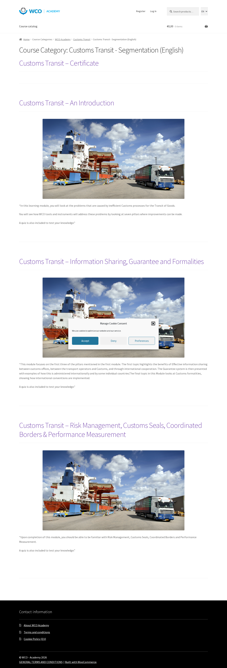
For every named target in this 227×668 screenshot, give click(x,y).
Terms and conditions (37, 632)
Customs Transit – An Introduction (66, 102)
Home (26, 39)
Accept (85, 341)
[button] (153, 323)
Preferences (142, 341)
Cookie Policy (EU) (35, 639)
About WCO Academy (36, 625)
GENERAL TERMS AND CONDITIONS (41, 662)
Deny (114, 341)
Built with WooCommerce (80, 662)
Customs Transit (81, 39)
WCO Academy (63, 39)
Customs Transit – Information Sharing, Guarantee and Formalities (111, 261)
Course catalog (28, 26)
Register (140, 11)
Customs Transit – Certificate (59, 63)
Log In (153, 11)
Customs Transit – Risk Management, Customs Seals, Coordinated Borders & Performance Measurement (110, 430)
